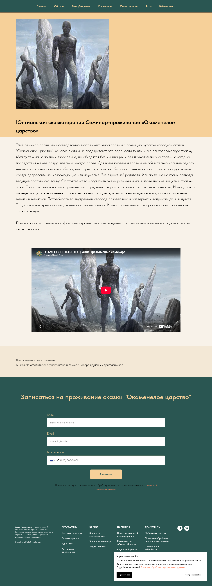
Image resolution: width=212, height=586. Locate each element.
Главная (41, 6)
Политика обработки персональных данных (157, 540)
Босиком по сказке (72, 533)
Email (50, 433)
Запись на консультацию (97, 534)
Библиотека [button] (166, 6)
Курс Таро (67, 543)
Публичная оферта (155, 533)
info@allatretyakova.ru (31, 542)
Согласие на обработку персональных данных (157, 549)
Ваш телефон (55, 452)
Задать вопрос (97, 546)
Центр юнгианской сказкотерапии (127, 534)
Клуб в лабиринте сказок (127, 551)
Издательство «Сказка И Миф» (126, 543)
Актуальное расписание (68, 550)
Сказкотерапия (129, 6)
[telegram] (180, 530)
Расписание (105, 6)
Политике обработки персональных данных (162, 567)
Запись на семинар (100, 541)
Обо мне (59, 6)
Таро (148, 6)
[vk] (186, 530)
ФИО (50, 415)
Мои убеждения (81, 6)
